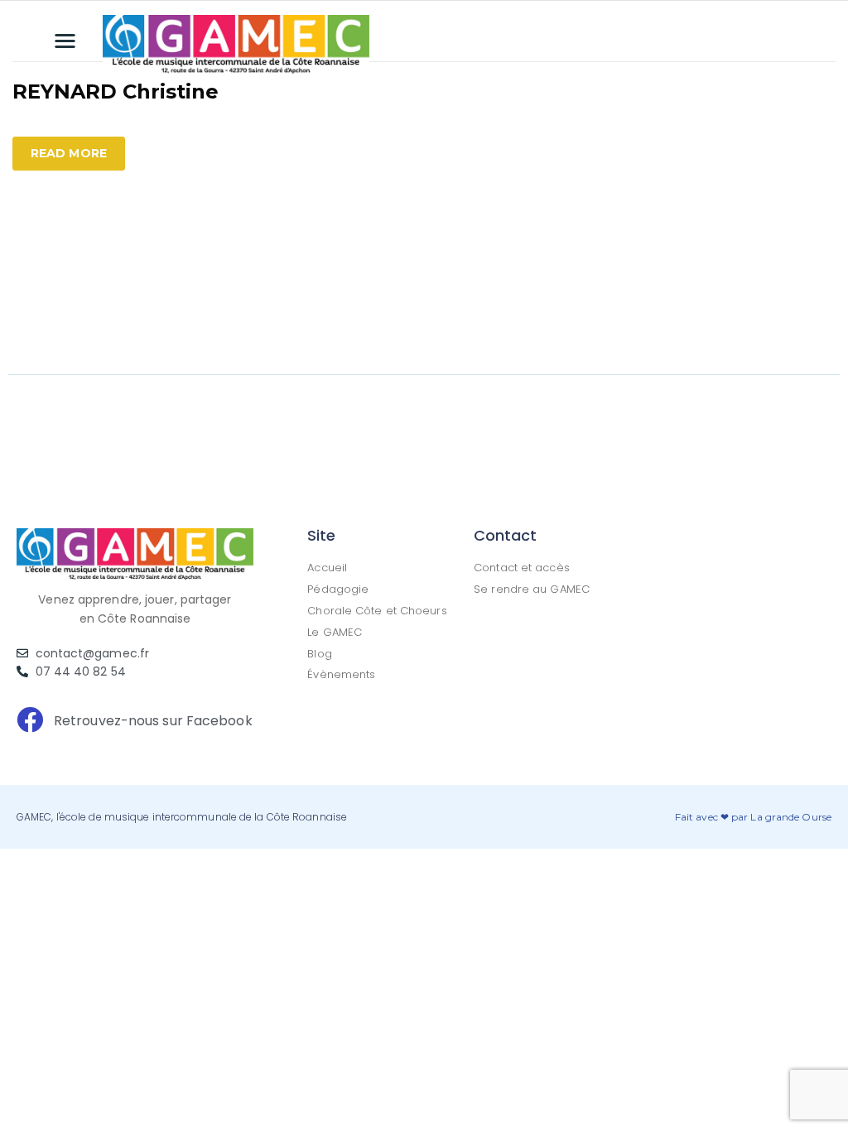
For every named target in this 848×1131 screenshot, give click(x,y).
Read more (69, 153)
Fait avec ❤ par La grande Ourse (753, 817)
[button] (66, 40)
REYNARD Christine (115, 91)
